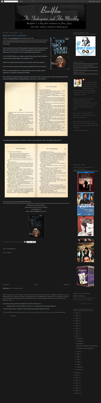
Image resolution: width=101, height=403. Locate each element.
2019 (76, 331)
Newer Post (6, 284)
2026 (76, 313)
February (79, 367)
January (79, 369)
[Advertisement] (36, 268)
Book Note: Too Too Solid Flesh (85, 348)
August (79, 351)
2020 (76, 328)
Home (36, 284)
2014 (76, 378)
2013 (76, 380)
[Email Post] (25, 241)
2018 (76, 333)
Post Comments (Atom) (16, 288)
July (78, 354)
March (79, 364)
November (80, 341)
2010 (76, 388)
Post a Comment (7, 252)
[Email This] (27, 242)
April (78, 362)
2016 (76, 372)
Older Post (66, 284)
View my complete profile (80, 130)
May (78, 359)
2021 (76, 326)
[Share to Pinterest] (35, 242)
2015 (76, 375)
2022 (76, 323)
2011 (76, 385)
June (78, 356)
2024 (76, 318)
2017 (76, 336)
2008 (76, 393)
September (80, 343)
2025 (76, 315)
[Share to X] (31, 242)
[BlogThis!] (29, 242)
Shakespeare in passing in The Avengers (87, 346)
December (80, 338)
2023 (76, 321)
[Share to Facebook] (33, 242)
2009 (76, 390)
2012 (76, 383)
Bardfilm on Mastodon (79, 296)
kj (85, 79)
